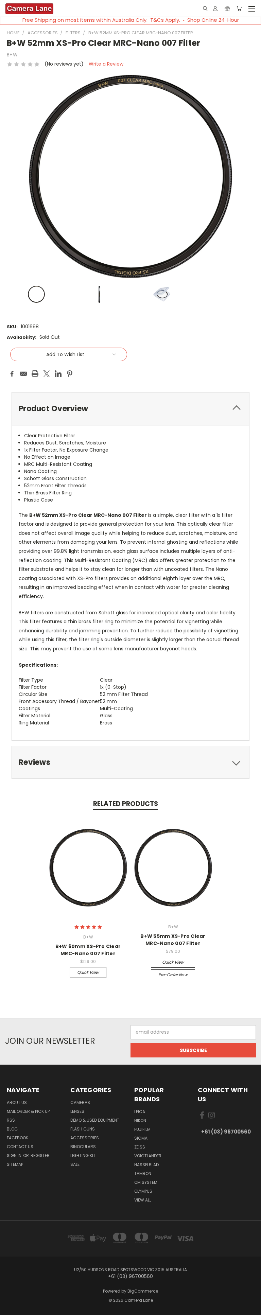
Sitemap (15, 1164)
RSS (11, 1120)
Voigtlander (147, 1156)
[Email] (23, 373)
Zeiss (139, 1147)
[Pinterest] (69, 373)
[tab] (130, 408)
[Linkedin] (58, 373)
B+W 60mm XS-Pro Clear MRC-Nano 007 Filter (88, 950)
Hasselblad (146, 1165)
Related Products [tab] (125, 803)
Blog (12, 1129)
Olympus (143, 1191)
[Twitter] (46, 373)
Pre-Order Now (173, 975)
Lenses (77, 1111)
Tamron (142, 1173)
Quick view (88, 972)
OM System (145, 1182)
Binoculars (83, 1147)
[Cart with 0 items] (239, 8)
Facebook (17, 1138)
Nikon (140, 1120)
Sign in (14, 1155)
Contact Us (20, 1147)
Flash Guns (82, 1129)
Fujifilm (142, 1129)
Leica (139, 1112)
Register (40, 1155)
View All (142, 1200)
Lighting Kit (82, 1155)
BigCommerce (142, 1291)
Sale (75, 1164)
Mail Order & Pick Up (28, 1111)
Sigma (140, 1138)
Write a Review (106, 63)
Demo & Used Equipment (94, 1120)
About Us (17, 1102)
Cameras (80, 1102)
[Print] (35, 373)
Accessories (84, 1138)
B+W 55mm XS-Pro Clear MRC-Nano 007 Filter (172, 940)
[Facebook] (11, 373)
